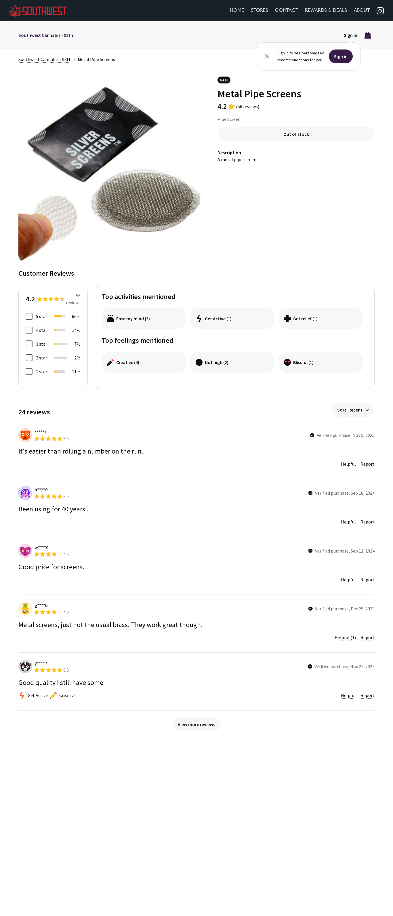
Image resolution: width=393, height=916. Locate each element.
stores (259, 10)
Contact (286, 10)
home (237, 10)
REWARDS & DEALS (326, 10)
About (362, 10)
